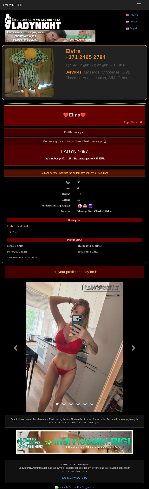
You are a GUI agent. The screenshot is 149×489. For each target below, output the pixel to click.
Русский (134, 21)
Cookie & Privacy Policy (74, 478)
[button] (15, 347)
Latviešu (134, 15)
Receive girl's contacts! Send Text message (73, 141)
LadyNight (13, 5)
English (134, 28)
